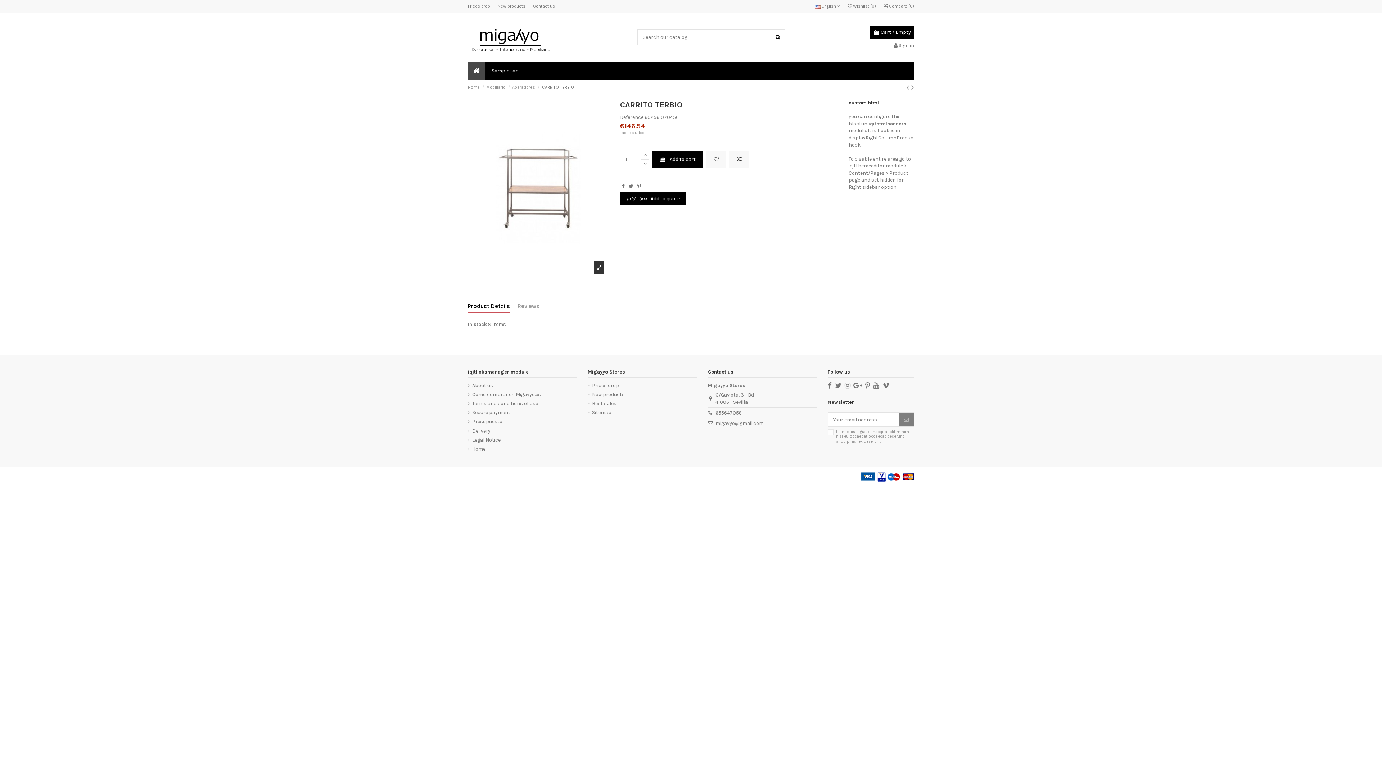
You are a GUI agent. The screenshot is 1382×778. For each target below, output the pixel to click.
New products (512, 6)
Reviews (528, 306)
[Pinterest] (639, 186)
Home (478, 449)
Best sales (604, 404)
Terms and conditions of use (505, 404)
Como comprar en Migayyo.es (506, 395)
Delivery (481, 431)
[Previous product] (909, 87)
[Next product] (912, 87)
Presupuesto (487, 422)
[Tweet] (631, 186)
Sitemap (601, 413)
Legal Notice (486, 440)
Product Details (489, 306)
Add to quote (653, 199)
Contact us (544, 6)
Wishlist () (864, 6)
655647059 (728, 413)
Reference (631, 117)
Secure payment (491, 413)
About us (482, 386)
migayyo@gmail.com (739, 423)
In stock (477, 324)
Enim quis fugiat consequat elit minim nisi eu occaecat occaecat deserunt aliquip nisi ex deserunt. (872, 436)
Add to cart (683, 159)
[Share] (623, 186)
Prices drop (479, 6)
